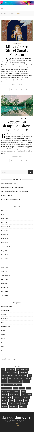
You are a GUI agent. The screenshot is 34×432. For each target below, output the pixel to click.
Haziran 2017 (5, 267)
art (30, 375)
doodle (28, 378)
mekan (29, 394)
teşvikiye (4, 406)
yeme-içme (23, 406)
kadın (23, 391)
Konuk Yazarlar (5, 326)
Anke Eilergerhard (7, 375)
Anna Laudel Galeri (20, 375)
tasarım (16, 403)
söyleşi (4, 403)
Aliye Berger (23, 372)
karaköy (4, 394)
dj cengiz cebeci (19, 378)
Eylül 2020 (4, 222)
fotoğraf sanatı (6, 388)
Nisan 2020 (4, 234)
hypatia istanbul (7, 391)
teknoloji (24, 403)
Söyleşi (3, 347)
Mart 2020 (4, 239)
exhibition (26, 382)
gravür (15, 388)
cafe (10, 378)
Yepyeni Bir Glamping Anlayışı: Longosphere (17, 126)
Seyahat (24, 118)
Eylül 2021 (4, 210)
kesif (23, 394)
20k (3, 369)
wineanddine (13, 406)
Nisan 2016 (4, 287)
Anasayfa (4, 13)
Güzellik (3, 314)
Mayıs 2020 (4, 230)
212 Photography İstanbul (9, 372)
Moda (3, 330)
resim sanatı (25, 397)
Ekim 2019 (4, 243)
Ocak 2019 (4, 263)
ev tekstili (18, 382)
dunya (4, 382)
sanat (11, 400)
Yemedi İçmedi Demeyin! (8, 359)
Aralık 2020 (4, 214)
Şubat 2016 (4, 295)
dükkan (11, 382)
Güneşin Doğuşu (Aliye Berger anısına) (12, 187)
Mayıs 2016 (4, 283)
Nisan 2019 (4, 255)
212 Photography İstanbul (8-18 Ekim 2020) (14, 191)
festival (12, 385)
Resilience (17, 397)
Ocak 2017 (4, 271)
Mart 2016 (4, 291)
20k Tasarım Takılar (22, 369)
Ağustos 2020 (5, 226)
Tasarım (3, 351)
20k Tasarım (10, 369)
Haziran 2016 (5, 279)
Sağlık (3, 335)
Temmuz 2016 (5, 275)
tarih (10, 403)
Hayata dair (4, 318)
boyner (4, 378)
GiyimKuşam (5, 310)
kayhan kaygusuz (14, 394)
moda (4, 397)
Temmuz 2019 (5, 247)
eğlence (4, 385)
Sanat (17, 43)
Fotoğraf (18, 385)
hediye (22, 388)
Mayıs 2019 (4, 251)
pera (9, 397)
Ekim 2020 (4, 218)
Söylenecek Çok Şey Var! (8, 183)
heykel (28, 388)
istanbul (16, 391)
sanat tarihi (19, 400)
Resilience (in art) (6, 195)
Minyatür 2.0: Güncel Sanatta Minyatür (17, 50)
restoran (4, 400)
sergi (26, 400)
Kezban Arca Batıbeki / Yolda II (10, 199)
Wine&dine (4, 355)
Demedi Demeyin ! (12, 118)
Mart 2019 (4, 259)
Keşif (20, 118)
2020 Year (12, 13)
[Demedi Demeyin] (17, 417)
